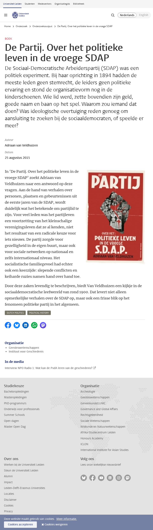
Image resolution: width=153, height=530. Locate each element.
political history (39, 312)
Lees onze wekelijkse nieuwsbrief (100, 465)
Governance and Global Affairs (99, 409)
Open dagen (11, 421)
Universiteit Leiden (12, 3)
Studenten (30, 3)
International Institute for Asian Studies (104, 450)
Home (7, 26)
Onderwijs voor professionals (21, 409)
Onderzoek (21, 26)
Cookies (8, 505)
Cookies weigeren (56, 524)
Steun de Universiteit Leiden (21, 470)
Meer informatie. (66, 519)
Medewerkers (44, 3)
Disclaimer (10, 500)
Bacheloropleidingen (16, 392)
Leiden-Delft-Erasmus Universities (24, 488)
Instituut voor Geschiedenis (26, 351)
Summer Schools (14, 415)
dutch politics (15, 312)
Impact (8, 482)
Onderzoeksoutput (42, 26)
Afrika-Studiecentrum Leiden (98, 432)
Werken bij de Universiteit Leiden (24, 465)
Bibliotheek (78, 3)
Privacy (8, 511)
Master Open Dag (15, 427)
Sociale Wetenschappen (95, 421)
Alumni (8, 476)
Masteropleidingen (15, 397)
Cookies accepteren (20, 524)
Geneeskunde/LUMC (92, 403)
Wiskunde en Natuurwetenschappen (102, 427)
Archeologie (87, 392)
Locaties (9, 494)
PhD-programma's (15, 403)
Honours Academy (91, 438)
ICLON (84, 444)
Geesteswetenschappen (24, 348)
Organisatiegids (62, 3)
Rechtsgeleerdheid (91, 415)
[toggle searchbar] (112, 15)
